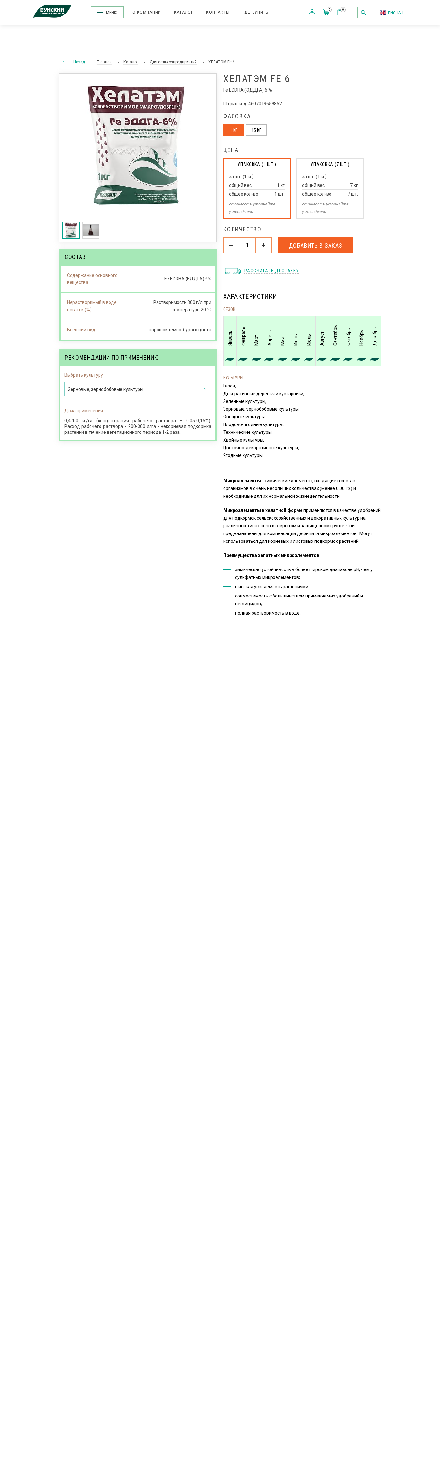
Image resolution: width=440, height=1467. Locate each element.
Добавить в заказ (315, 245)
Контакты (218, 12)
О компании (146, 12)
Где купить (255, 12)
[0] (339, 14)
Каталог (183, 12)
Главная (104, 62)
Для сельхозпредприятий (173, 62)
